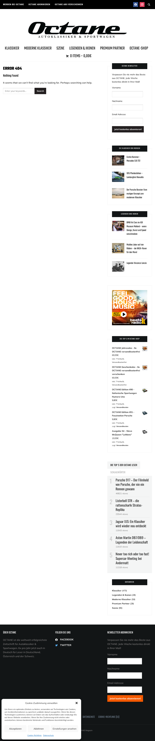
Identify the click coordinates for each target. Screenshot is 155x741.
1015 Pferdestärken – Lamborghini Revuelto (135, 175)
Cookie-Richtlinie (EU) (108, 717)
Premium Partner (112, 48)
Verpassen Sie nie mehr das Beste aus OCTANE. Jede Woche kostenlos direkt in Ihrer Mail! (128, 78)
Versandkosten (122, 407)
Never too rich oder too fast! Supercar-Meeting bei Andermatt (132, 558)
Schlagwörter (117, 472)
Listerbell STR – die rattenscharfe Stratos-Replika (129, 505)
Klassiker (12, 48)
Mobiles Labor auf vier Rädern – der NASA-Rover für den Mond (137, 248)
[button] (76, 702)
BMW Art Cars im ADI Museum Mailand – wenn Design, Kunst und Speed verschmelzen (137, 228)
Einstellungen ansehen (64, 728)
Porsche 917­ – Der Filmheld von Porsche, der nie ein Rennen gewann (132, 484)
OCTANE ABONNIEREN (39, 4)
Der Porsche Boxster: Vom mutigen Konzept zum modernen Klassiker (137, 193)
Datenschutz (48, 735)
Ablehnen (39, 728)
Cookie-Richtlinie (34, 735)
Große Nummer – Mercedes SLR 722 (133, 159)
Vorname (116, 87)
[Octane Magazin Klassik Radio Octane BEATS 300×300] (129, 291)
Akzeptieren (15, 728)
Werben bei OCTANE (13, 4)
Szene (60, 48)
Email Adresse (119, 114)
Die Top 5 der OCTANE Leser (123, 465)
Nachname (117, 101)
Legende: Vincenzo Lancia (137, 263)
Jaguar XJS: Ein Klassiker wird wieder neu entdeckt (131, 523)
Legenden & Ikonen (82, 48)
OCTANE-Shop (139, 48)
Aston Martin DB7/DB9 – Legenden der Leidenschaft (132, 539)
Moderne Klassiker (38, 48)
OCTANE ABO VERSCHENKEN (69, 4)
